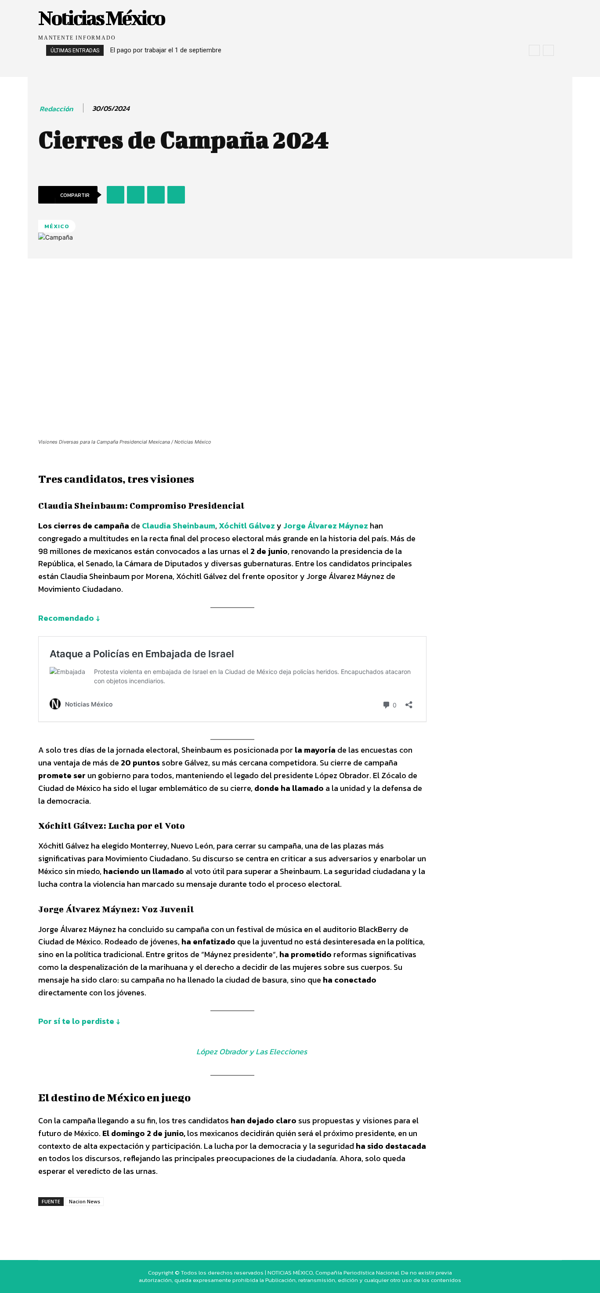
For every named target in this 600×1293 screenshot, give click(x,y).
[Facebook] (115, 195)
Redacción (56, 109)
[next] (548, 50)
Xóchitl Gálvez (247, 526)
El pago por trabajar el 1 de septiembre (165, 50)
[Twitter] (136, 195)
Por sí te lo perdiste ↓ (79, 1021)
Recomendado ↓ (69, 618)
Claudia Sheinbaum (178, 526)
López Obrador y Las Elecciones (251, 1051)
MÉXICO (56, 226)
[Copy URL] (176, 195)
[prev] (534, 50)
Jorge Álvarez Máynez (325, 526)
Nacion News (84, 1201)
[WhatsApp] (156, 195)
